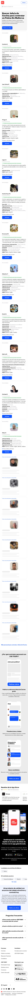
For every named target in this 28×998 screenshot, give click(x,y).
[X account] (11, 988)
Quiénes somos (5, 967)
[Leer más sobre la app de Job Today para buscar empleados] (14, 859)
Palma (5, 871)
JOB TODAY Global (19, 953)
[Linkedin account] (13, 988)
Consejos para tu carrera (21, 950)
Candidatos (4, 958)
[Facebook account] (6, 988)
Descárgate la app (5, 964)
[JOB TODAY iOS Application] (9, 854)
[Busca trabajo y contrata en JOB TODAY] (2, 2)
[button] (14, 51)
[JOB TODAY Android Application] (18, 854)
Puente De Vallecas (8, 879)
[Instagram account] (4, 988)
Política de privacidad (5, 993)
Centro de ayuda (5, 972)
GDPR (2, 994)
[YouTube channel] (9, 988)
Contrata (3, 950)
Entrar (24, 2)
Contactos (3, 969)
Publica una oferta (7, 27)
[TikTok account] (1, 988)
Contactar (7, 67)
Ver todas (14, 881)
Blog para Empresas (6, 956)
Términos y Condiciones (17, 993)
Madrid (18, 879)
